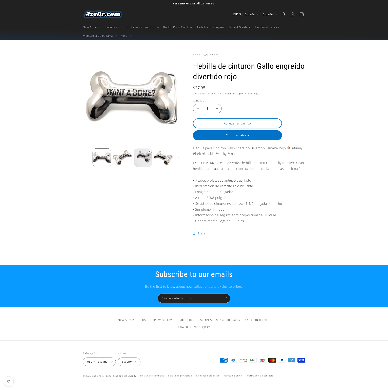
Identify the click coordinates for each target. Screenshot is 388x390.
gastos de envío (207, 93)
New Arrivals (126, 320)
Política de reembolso (152, 375)
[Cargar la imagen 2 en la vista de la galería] (122, 157)
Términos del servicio (208, 375)
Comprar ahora (237, 135)
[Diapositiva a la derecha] (178, 157)
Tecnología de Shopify (124, 375)
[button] (113, 27)
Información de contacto (259, 375)
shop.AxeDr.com (101, 375)
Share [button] (202, 233)
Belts (142, 320)
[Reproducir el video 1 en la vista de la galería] (143, 157)
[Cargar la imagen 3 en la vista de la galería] (163, 157)
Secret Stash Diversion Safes (220, 320)
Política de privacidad (180, 375)
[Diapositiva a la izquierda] (87, 157)
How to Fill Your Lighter (194, 327)
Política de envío (233, 375)
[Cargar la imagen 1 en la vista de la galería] (102, 157)
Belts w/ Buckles (161, 320)
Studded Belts (186, 320)
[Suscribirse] (225, 298)
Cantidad (198, 100)
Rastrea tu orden (255, 320)
